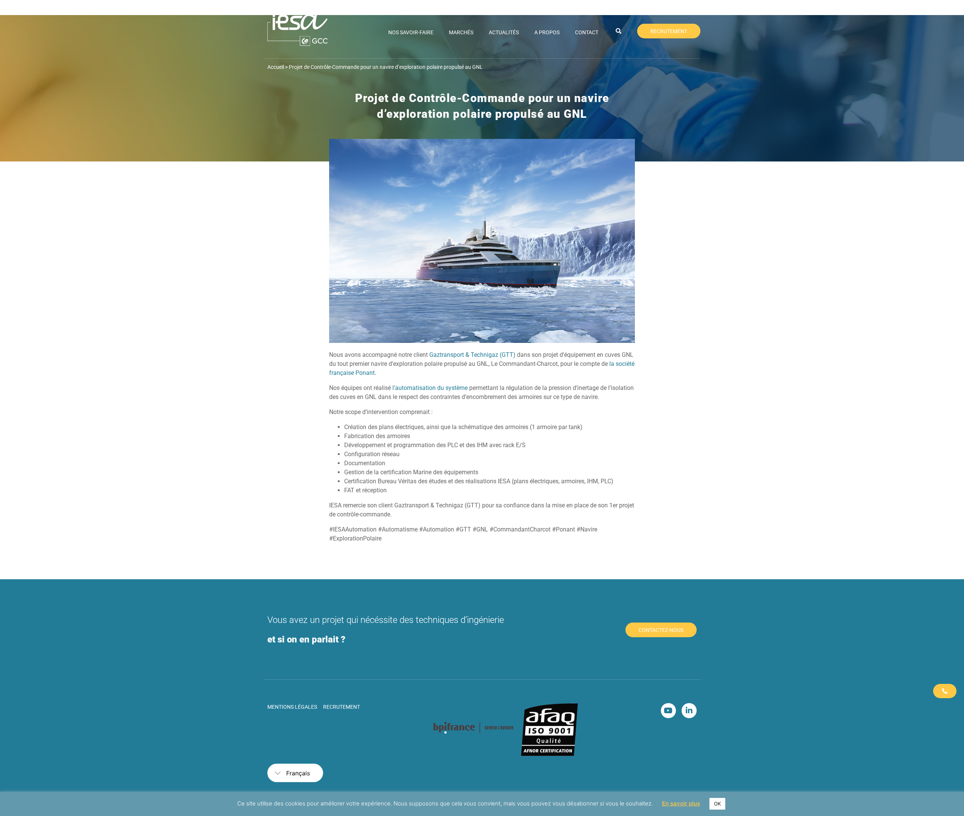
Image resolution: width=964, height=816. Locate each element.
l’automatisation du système (430, 387)
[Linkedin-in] (689, 710)
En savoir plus (681, 803)
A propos (547, 32)
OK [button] (717, 804)
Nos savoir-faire (410, 32)
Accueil (275, 67)
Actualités (504, 32)
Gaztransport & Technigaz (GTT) (472, 354)
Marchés (461, 32)
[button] (619, 31)
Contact (586, 32)
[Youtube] (668, 710)
